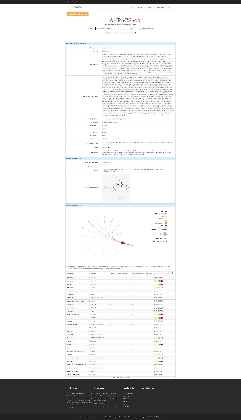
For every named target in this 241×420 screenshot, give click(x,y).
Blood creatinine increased (75, 301)
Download (87, 417)
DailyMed (126, 404)
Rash (68, 348)
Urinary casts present (73, 375)
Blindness (70, 298)
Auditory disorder (72, 291)
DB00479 (104, 125)
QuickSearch (148, 28)
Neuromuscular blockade (75, 328)
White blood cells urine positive (76, 365)
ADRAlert (125, 399)
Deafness (70, 304)
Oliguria (69, 331)
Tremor (69, 355)
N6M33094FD (106, 147)
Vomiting (69, 361)
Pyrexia (69, 344)
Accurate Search (127, 33)
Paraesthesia (71, 338)
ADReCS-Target (128, 393)
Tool (81, 417)
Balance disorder (72, 368)
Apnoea (69, 284)
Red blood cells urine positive (76, 351)
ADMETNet (126, 396)
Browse (76, 417)
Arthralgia (70, 288)
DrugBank (126, 407)
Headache (70, 311)
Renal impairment (72, 371)
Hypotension (71, 318)
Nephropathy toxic (72, 324)
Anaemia (70, 281)
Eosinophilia (70, 308)
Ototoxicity (70, 334)
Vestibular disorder (73, 358)
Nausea (69, 321)
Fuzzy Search (112, 33)
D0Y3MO (104, 139)
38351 (103, 136)
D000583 (104, 132)
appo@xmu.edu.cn (74, 2)
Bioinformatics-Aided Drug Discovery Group (131, 417)
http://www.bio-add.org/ (108, 406)
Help (93, 417)
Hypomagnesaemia (73, 314)
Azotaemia (70, 294)
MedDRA (125, 401)
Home (70, 417)
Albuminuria (70, 278)
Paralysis (69, 341)
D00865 (104, 129)
